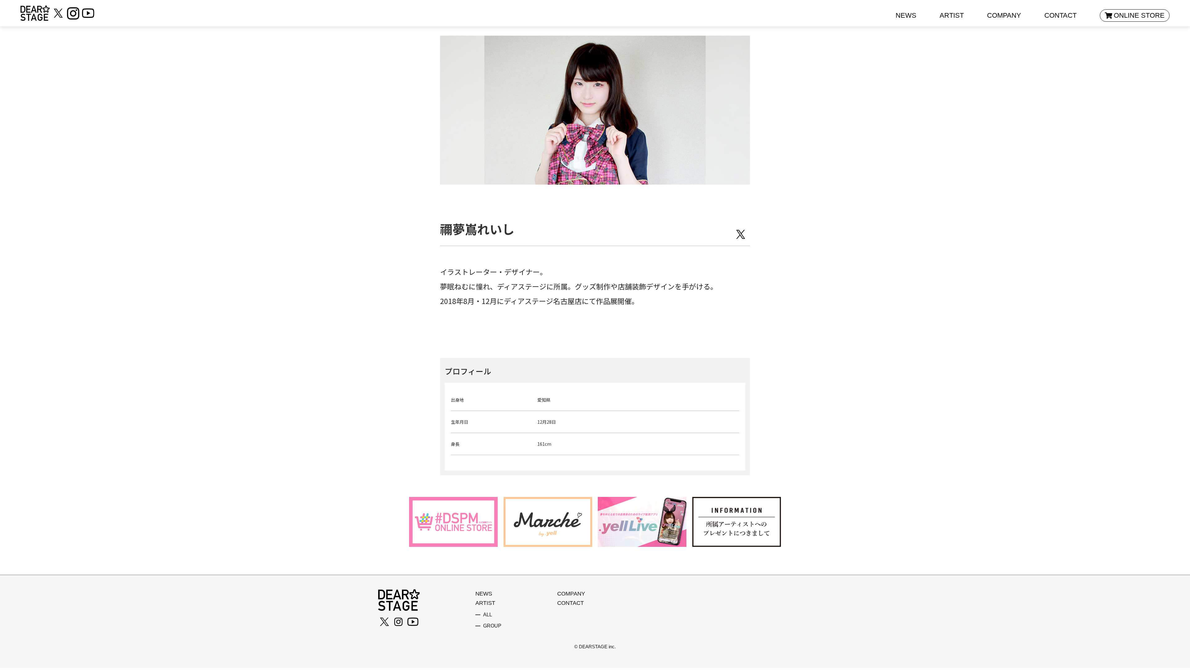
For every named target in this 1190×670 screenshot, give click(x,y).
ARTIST (952, 15)
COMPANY (1004, 15)
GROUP (492, 625)
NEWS (906, 15)
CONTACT (1060, 15)
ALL (487, 614)
